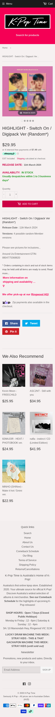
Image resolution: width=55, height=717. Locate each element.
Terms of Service (27, 560)
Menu (9, 3)
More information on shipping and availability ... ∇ (19, 281)
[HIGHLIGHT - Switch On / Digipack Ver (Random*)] (22, 121)
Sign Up (46, 670)
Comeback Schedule (27, 551)
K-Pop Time (30, 693)
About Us (27, 542)
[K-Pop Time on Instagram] (29, 684)
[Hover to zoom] (27, 91)
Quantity (6, 189)
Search (27, 533)
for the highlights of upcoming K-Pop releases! (28, 601)
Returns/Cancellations (27, 569)
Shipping (21, 158)
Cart (50, 3)
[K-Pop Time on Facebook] (24, 684)
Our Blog (27, 555)
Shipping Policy (27, 565)
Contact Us (28, 546)
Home (4, 48)
